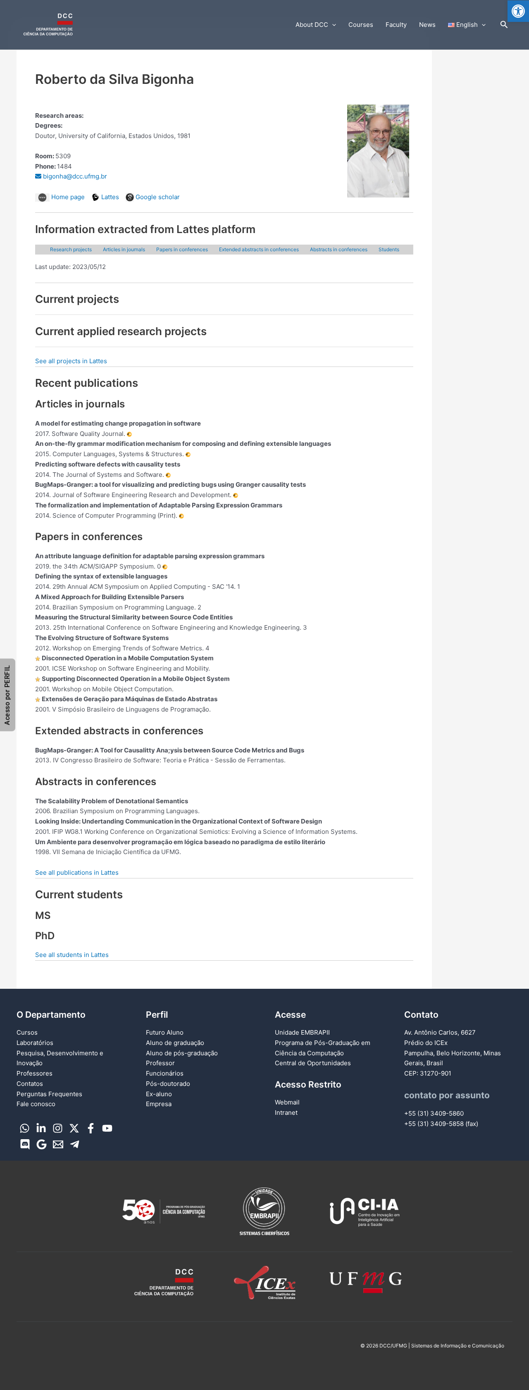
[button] (518, 11)
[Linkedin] (41, 1128)
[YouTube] (107, 1128)
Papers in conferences (182, 249)
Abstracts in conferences (338, 249)
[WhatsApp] (25, 1128)
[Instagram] (58, 1128)
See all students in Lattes (72, 955)
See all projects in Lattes (71, 361)
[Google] (41, 1144)
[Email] (58, 1144)
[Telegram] (75, 1144)
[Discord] (25, 1144)
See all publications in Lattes (77, 872)
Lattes (109, 197)
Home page (67, 197)
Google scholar (157, 197)
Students (389, 249)
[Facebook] (91, 1128)
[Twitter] (74, 1128)
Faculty (396, 25)
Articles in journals (124, 249)
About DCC (311, 25)
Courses (360, 25)
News (427, 25)
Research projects (71, 249)
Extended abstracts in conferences (259, 249)
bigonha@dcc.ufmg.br (74, 176)
